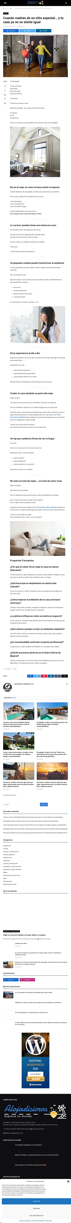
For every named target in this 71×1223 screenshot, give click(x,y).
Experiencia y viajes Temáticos (12, 869)
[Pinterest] (5, 99)
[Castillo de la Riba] (8, 945)
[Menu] (5, 3)
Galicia (5, 872)
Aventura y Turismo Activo (11, 851)
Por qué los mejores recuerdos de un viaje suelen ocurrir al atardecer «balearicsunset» (38, 954)
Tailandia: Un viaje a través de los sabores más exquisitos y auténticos (38, 1002)
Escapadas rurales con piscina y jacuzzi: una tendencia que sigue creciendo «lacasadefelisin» (52, 724)
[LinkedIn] (5, 94)
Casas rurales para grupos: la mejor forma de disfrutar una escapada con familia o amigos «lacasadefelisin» (18, 754)
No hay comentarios (10, 26)
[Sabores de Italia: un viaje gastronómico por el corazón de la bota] (8, 1157)
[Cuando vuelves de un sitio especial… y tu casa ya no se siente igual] (35, 56)
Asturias (5, 848)
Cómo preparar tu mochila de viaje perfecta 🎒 (30, 1165)
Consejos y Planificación (10, 863)
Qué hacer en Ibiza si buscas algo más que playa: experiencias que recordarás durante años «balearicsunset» (18, 784)
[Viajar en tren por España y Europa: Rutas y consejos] (35, 914)
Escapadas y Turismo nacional (12, 866)
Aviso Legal (48, 1220)
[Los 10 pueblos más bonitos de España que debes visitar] (8, 994)
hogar (6, 13)
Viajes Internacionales (9, 884)
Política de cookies (24, 1220)
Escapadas (7, 668)
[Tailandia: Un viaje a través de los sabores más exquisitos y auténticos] (8, 1004)
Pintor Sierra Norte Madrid (46, 507)
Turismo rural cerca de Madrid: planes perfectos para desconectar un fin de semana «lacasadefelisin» (16, 724)
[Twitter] (5, 90)
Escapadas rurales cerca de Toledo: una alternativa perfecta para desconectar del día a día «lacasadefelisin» (51, 754)
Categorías (6, 860)
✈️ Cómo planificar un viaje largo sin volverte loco (31, 1012)
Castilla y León (7, 857)
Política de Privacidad (37, 1220)
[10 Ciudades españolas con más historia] (8, 1147)
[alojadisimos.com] (35, 3)
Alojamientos (7, 845)
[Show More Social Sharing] (53, 30)
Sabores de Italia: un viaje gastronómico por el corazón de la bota (36, 1155)
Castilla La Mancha (9, 854)
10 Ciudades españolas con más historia (28, 1145)
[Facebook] (5, 86)
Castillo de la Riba (21, 943)
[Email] (5, 103)
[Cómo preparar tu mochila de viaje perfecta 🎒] (8, 1167)
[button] (68, 1181)
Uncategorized (7, 881)
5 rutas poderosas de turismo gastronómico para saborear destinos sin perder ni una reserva (41, 1023)
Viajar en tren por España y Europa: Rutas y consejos (24, 935)
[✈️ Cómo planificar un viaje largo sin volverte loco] (8, 1014)
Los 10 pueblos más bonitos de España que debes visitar (34, 992)
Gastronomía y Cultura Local (11, 875)
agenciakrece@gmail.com (23, 684)
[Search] (66, 3)
